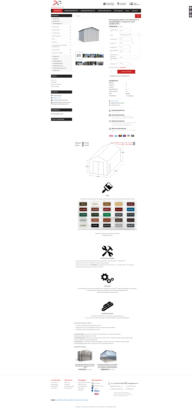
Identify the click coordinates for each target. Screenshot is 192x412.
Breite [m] (111, 82)
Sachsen (79, 400)
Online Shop (57, 10)
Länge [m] (111, 85)
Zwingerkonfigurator (88, 10)
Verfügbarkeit (112, 95)
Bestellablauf (118, 10)
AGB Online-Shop (82, 384)
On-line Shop (54, 382)
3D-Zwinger (54, 388)
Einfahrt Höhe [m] (113, 91)
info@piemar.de (57, 98)
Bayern (58, 400)
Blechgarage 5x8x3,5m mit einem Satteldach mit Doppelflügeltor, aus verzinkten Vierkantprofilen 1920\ (107, 367)
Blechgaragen (54, 384)
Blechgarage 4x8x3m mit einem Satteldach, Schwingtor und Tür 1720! (85, 366)
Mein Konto (54, 80)
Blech (110, 93)
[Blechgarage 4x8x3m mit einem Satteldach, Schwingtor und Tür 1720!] (85, 356)
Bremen (62, 400)
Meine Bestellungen (56, 84)
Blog (127, 10)
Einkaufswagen (55, 86)
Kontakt (135, 10)
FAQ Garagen (81, 388)
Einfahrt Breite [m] (113, 89)
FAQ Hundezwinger (82, 386)
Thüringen (85, 400)
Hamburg (68, 400)
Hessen (74, 400)
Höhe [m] (111, 87)
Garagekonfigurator (71, 10)
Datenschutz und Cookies (84, 382)
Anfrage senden (114, 101)
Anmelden (53, 82)
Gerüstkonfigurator (104, 10)
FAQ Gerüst (80, 390)
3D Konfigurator (55, 386)
